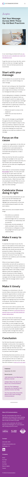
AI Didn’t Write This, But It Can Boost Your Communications (13, 382)
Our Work (4, 464)
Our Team (4, 459)
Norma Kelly (5, 171)
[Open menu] (25, 3)
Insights (6, 13)
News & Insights (6, 466)
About (3, 457)
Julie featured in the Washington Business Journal (14, 378)
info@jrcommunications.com (8, 444)
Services (4, 462)
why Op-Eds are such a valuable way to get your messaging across (13, 55)
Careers (4, 468)
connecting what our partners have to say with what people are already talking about (13, 312)
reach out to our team (19, 362)
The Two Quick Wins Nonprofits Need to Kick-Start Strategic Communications (13, 394)
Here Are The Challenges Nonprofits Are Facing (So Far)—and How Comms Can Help (14, 388)
